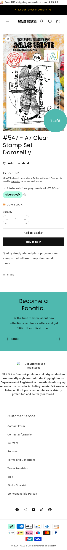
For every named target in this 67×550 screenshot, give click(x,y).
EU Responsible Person (22, 493)
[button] (7, 21)
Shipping (15, 181)
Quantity (7, 212)
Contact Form (16, 426)
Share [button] (11, 274)
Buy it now (33, 241)
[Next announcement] (60, 10)
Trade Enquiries (17, 468)
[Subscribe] (55, 339)
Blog (10, 476)
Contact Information (20, 434)
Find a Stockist (16, 485)
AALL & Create (27, 546)
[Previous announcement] (7, 10)
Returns (12, 451)
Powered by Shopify (45, 546)
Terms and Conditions (21, 459)
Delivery (12, 442)
